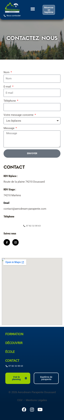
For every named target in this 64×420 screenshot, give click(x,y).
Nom (7, 72)
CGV (20, 400)
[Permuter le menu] (32, 10)
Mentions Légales (36, 400)
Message (9, 128)
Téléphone (10, 100)
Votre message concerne (19, 114)
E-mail (8, 86)
